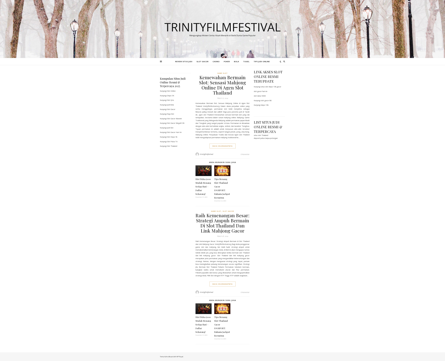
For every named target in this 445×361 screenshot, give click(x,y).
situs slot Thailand (261, 135)
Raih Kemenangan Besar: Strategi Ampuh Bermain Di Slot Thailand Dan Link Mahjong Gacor (222, 223)
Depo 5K (170, 95)
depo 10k (265, 105)
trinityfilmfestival (206, 154)
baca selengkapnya (223, 146)
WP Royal (179, 357)
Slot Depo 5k (172, 137)
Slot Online (171, 91)
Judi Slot (170, 128)
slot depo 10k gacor (273, 86)
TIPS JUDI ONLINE (262, 61)
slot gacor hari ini (260, 91)
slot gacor (228, 211)
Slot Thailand (172, 146)
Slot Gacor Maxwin (174, 118)
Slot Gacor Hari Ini (174, 132)
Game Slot (222, 73)
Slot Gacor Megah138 (175, 123)
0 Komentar (245, 154)
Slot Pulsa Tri (172, 141)
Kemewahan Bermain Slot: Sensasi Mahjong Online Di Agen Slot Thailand (222, 85)
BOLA (236, 61)
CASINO (216, 61)
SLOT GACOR (202, 61)
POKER (227, 61)
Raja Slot (170, 114)
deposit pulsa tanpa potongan (266, 138)
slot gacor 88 (266, 100)
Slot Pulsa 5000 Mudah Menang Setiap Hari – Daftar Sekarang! (203, 186)
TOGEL (246, 61)
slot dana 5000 (260, 96)
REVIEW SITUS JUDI (183, 61)
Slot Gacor (171, 109)
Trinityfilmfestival (222, 27)
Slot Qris (170, 100)
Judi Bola (170, 105)
